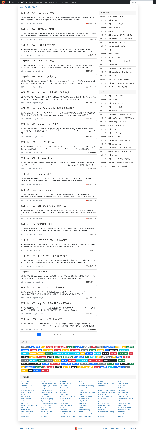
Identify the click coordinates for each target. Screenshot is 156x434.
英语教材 (31, 2)
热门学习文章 (104, 92)
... (70, 335)
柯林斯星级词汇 (54, 2)
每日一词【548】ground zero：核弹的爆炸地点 (44, 255)
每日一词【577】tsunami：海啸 (36, 223)
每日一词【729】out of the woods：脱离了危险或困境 (47, 108)
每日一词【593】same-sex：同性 (37, 60)
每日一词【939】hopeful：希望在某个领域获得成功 (46, 303)
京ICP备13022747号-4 (27, 429)
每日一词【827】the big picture (37, 158)
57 (74, 335)
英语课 (8, 2)
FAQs (125, 429)
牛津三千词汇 (64, 2)
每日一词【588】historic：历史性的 (38, 76)
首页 (13, 2)
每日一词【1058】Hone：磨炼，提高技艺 (41, 319)
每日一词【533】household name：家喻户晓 (43, 205)
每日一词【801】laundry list (35, 271)
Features (112, 429)
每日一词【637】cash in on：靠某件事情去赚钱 (44, 239)
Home (105, 429)
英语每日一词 (36, 7)
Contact (119, 429)
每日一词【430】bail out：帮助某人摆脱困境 (43, 287)
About (130, 429)
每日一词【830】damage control (37, 28)
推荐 (46, 2)
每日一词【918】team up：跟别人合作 (40, 124)
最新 (37, 2)
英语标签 (73, 2)
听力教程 (24, 2)
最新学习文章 (104, 13)
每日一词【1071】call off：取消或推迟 (39, 142)
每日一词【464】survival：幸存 (36, 173)
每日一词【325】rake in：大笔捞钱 (38, 44)
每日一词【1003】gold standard (37, 189)
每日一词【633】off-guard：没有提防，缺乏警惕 (45, 92)
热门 (41, 2)
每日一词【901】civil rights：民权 (37, 12)
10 (67, 335)
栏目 (17, 2)
